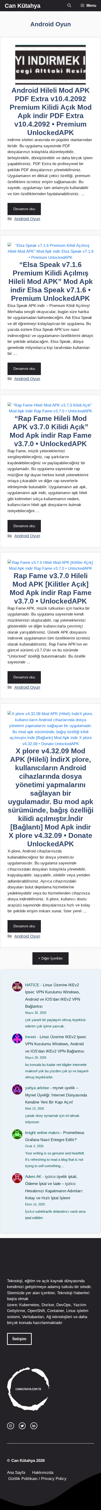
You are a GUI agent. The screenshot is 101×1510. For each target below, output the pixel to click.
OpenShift (36, 1311)
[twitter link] (22, 1425)
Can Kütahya (22, 5)
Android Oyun (27, 219)
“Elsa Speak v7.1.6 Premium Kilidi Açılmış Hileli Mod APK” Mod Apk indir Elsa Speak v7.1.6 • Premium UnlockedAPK (50, 281)
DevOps (63, 1305)
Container (55, 1311)
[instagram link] (10, 1425)
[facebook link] (33, 1425)
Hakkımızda (42, 1472)
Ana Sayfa (16, 1472)
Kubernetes (29, 1305)
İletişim (19, 1339)
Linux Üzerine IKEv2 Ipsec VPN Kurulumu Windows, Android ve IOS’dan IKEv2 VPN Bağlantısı (55, 1044)
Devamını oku (24, 209)
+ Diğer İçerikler (50, 958)
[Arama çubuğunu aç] (69, 5)
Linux (71, 1311)
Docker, (48, 1305)
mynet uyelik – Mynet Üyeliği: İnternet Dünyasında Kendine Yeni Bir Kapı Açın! (56, 1095)
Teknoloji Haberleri (73, 1293)
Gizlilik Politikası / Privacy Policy (36, 1478)
